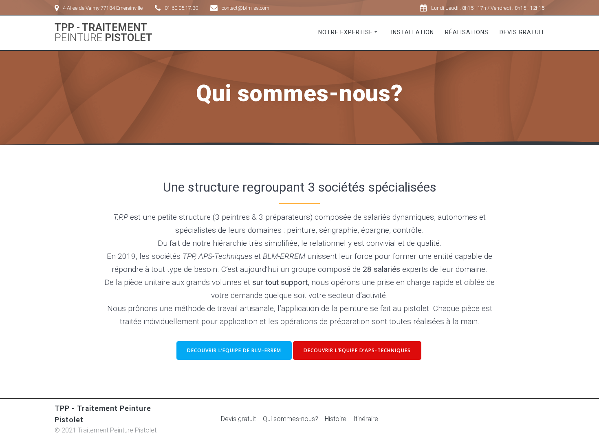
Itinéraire (365, 419)
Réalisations (467, 32)
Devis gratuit (522, 32)
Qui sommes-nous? (290, 419)
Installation (412, 32)
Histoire (335, 419)
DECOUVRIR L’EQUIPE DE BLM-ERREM (234, 350)
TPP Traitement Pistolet (103, 32)
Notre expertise (345, 32)
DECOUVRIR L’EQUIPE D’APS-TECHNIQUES (357, 350)
